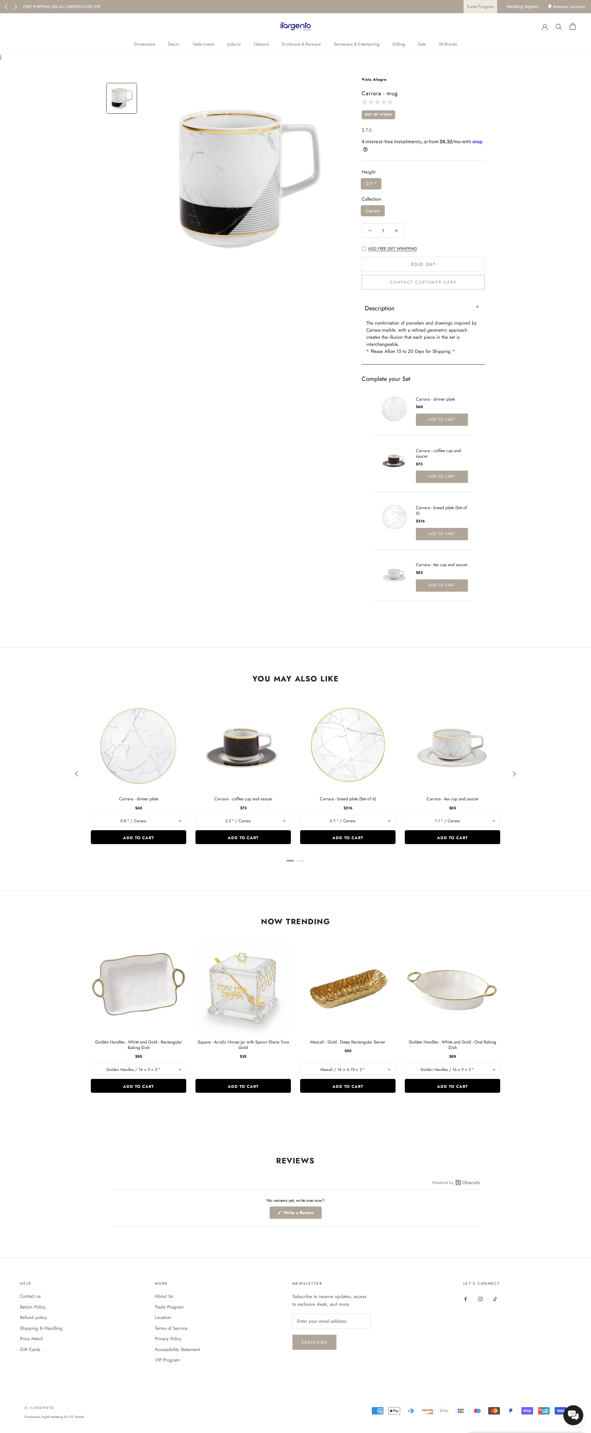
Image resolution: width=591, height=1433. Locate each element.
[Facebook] (465, 1298)
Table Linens (203, 44)
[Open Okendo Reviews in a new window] (456, 1182)
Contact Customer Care (423, 282)
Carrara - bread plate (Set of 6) (441, 510)
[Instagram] (480, 1298)
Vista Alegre (374, 79)
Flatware (261, 44)
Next (15, 6)
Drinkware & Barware (301, 44)
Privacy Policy (168, 1338)
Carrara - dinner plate (435, 399)
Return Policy (33, 1307)
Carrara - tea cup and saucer (442, 564)
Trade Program (480, 6)
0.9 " (371, 183)
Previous (6, 6)
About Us (164, 1296)
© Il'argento (39, 1407)
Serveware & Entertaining (357, 44)
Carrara (373, 210)
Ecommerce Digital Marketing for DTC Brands (54, 1417)
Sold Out (423, 264)
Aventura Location (568, 6)
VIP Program (167, 1360)
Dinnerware (144, 44)
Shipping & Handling (41, 1328)
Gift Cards (30, 1349)
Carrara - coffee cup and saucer (438, 453)
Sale (422, 44)
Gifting (398, 44)
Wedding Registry (522, 6)
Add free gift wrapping (392, 248)
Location (163, 1317)
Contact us (30, 1296)
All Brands (448, 44)
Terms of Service (171, 1328)
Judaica (234, 44)
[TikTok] (495, 1298)
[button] (379, 101)
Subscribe (314, 1342)
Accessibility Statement (177, 1349)
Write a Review (302, 1214)
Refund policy (33, 1317)
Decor (173, 44)
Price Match (31, 1338)
